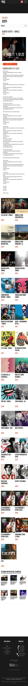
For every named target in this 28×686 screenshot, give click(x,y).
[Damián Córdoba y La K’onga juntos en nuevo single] (13, 578)
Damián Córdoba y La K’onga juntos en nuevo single (13, 583)
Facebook (22, 650)
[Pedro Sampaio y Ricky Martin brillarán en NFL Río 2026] (13, 593)
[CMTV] (3, 1)
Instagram (22, 648)
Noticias (7, 650)
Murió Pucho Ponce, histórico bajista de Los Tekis (23, 583)
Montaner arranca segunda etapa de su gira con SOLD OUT (23, 597)
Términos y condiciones (10, 679)
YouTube (22, 646)
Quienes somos (22, 654)
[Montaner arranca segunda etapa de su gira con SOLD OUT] (23, 593)
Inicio (7, 646)
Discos (3, 26)
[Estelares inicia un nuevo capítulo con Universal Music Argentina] (4, 578)
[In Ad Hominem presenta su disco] (4, 593)
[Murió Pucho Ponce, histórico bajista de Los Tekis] (23, 578)
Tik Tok (22, 652)
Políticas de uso (19, 679)
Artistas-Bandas (7, 648)
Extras (7, 654)
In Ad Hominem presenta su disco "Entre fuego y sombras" (4, 598)
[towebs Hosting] (14, 660)
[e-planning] (14, 669)
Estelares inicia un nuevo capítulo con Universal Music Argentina (4, 583)
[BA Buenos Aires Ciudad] (14, 665)
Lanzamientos (7, 652)
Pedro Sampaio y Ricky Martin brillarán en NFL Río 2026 (13, 597)
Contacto (22, 655)
